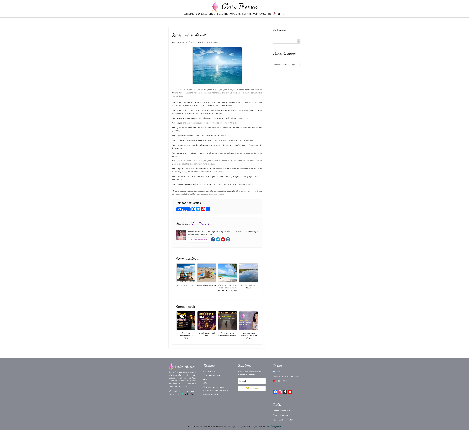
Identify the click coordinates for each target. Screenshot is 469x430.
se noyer (176, 194)
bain (177, 191)
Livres (262, 14)
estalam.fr (290, 420)
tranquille (190, 194)
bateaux (183, 191)
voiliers (221, 194)
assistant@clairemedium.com (286, 376)
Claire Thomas (180, 42)
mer (248, 191)
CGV (205, 383)
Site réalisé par (262, 427)
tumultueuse (201, 194)
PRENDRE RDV (209, 372)
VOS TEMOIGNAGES (212, 376)
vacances (212, 194)
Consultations (204, 14)
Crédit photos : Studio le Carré (240, 427)
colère (216, 191)
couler (229, 191)
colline (223, 191)
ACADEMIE (235, 14)
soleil (183, 194)
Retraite (247, 14)
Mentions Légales (211, 394)
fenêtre (236, 191)
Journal (208, 42)
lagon (243, 191)
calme (196, 191)
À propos (189, 14)
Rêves (215, 42)
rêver (253, 191)
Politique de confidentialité (215, 391)
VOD (255, 14)
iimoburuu (285, 411)
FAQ (205, 379)
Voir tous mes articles (198, 240)
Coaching (222, 14)
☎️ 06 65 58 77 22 (280, 381)
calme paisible (206, 191)
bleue (190, 191)
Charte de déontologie (213, 387)
